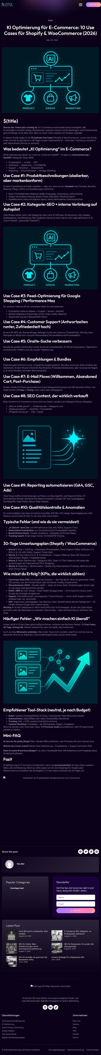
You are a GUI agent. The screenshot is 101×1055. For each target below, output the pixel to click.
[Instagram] (45, 1007)
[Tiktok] (56, 1007)
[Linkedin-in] (50, 1007)
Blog (50, 20)
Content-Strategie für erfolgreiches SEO (67, 957)
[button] (80, 4)
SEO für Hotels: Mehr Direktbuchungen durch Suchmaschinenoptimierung (30, 946)
